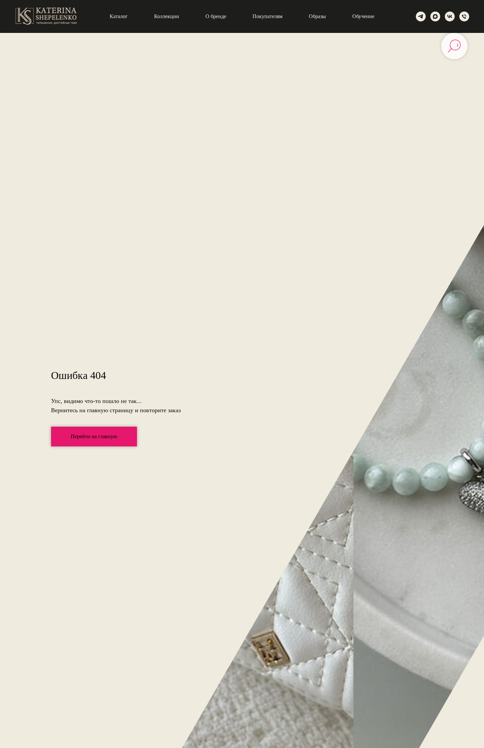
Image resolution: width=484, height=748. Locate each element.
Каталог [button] (119, 16)
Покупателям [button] (267, 16)
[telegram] (421, 16)
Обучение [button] (363, 16)
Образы (317, 16)
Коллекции (166, 16)
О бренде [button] (215, 16)
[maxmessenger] (435, 16)
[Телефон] (464, 16)
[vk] (450, 16)
